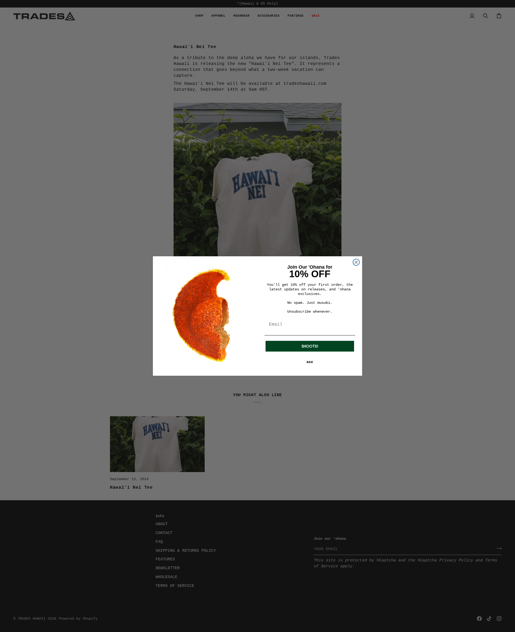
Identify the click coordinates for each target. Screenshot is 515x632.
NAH (310, 362)
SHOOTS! (309, 346)
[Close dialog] (356, 262)
